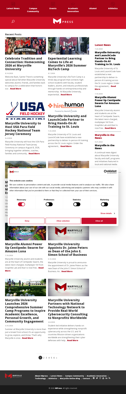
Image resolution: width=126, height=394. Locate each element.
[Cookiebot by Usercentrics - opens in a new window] (106, 172)
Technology (40, 378)
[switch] (49, 204)
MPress (58, 388)
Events (52, 8)
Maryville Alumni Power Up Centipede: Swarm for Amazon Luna (24, 247)
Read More (15, 88)
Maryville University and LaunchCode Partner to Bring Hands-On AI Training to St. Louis (67, 121)
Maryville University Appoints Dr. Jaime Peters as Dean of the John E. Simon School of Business (68, 249)
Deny (27, 221)
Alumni (93, 8)
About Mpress (41, 376)
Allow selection (63, 221)
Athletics (113, 8)
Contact (86, 378)
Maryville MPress (63, 21)
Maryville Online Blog (70, 378)
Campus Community (33, 10)
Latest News (13, 8)
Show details (106, 213)
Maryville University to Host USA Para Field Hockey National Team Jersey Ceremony (23, 128)
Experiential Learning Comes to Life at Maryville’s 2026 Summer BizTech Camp (67, 63)
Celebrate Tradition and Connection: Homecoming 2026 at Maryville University (25, 63)
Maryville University (13, 375)
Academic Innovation (73, 10)
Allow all (99, 221)
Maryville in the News (104, 136)
